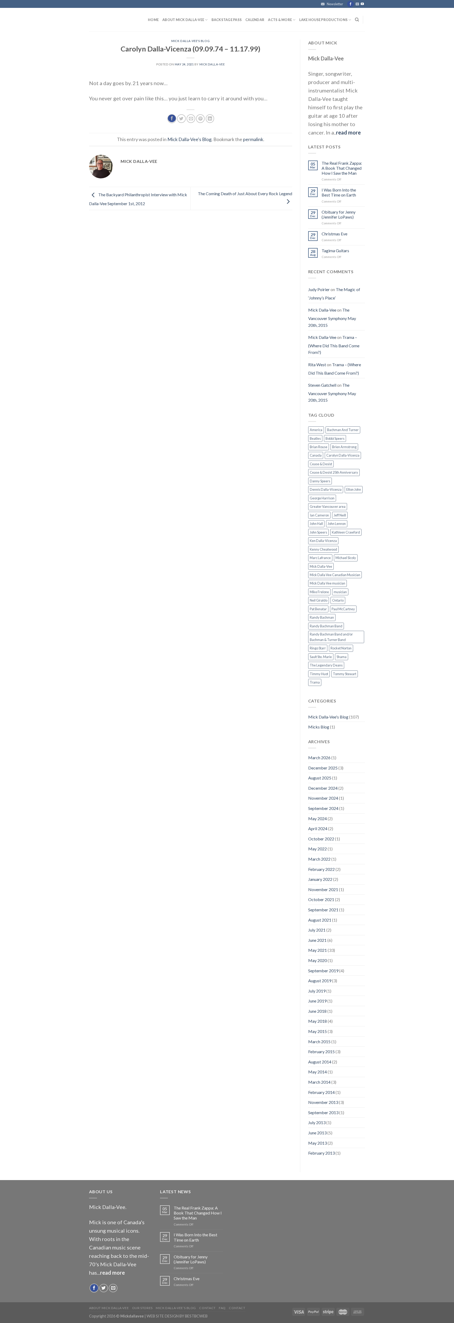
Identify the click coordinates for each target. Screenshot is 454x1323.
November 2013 (323, 1102)
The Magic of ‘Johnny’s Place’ (334, 293)
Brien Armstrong (344, 447)
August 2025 (319, 777)
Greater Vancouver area (327, 506)
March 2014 (319, 1081)
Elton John (353, 489)
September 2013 (323, 1112)
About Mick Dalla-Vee (183, 20)
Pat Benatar (318, 609)
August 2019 (319, 980)
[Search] (357, 20)
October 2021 (321, 899)
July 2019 (317, 990)
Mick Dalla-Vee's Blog (190, 41)
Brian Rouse (318, 447)
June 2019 (317, 1000)
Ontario (338, 600)
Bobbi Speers (335, 438)
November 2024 (323, 797)
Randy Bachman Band (326, 626)
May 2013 (317, 1142)
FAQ (222, 1308)
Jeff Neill (340, 515)
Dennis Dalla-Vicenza (326, 489)
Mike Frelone (319, 592)
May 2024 (317, 818)
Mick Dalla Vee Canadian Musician (335, 575)
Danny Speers (320, 481)
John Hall (316, 523)
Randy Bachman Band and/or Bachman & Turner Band (331, 637)
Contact (207, 1308)
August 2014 (319, 1061)
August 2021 (319, 919)
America (316, 430)
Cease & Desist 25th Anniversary (334, 472)
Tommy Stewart (344, 674)
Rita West (317, 364)
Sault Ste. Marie (321, 657)
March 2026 (319, 757)
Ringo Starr (318, 648)
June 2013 (317, 1132)
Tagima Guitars (335, 250)
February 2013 (321, 1152)
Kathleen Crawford (346, 532)
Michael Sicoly (346, 558)
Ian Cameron (319, 515)
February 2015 (321, 1051)
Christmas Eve (334, 233)
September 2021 (323, 909)
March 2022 (319, 858)
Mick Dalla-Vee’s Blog (176, 1308)
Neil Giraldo (318, 600)
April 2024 (317, 828)
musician (340, 592)
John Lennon (337, 523)
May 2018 (317, 1021)
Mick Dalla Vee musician (327, 583)
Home (153, 20)
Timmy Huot (319, 674)
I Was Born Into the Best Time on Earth (339, 192)
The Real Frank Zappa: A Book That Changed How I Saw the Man (342, 168)
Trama (315, 682)
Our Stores (142, 1308)
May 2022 (317, 848)
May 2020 (317, 960)
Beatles (315, 438)
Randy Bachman (322, 617)
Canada (316, 455)
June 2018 (317, 1011)
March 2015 (319, 1041)
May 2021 (317, 950)
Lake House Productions (323, 20)
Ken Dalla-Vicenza (323, 541)
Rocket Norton (341, 648)
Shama (342, 657)
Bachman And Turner (343, 430)
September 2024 (323, 808)
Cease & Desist (321, 464)
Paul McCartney (343, 609)
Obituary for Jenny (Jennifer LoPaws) (338, 214)
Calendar (254, 20)
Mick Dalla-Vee (212, 64)
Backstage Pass (226, 20)
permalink (253, 139)
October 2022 (321, 838)
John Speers (318, 532)
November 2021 (323, 889)
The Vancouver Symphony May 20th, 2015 (332, 317)
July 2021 (317, 929)
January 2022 (320, 879)
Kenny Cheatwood (323, 549)
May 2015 (317, 1031)
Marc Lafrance (320, 558)
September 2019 (323, 970)
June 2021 (317, 940)
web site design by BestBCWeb (177, 1316)
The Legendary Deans (326, 665)
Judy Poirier (319, 289)
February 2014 (321, 1092)
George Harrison (322, 498)
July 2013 (317, 1122)
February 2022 (321, 869)
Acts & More (280, 20)
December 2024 (323, 787)
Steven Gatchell (322, 385)
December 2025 (323, 767)
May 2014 (317, 1071)
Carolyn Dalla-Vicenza (342, 455)
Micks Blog (318, 726)
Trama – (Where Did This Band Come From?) (333, 345)
